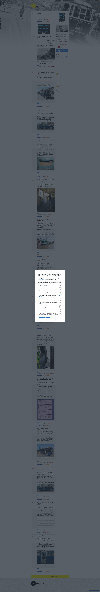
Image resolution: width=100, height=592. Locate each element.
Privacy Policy (54, 320)
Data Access (50, 320)
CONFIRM (44, 317)
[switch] (60, 287)
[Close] (63, 272)
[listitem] (50, 285)
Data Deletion (45, 320)
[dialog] (50, 296)
